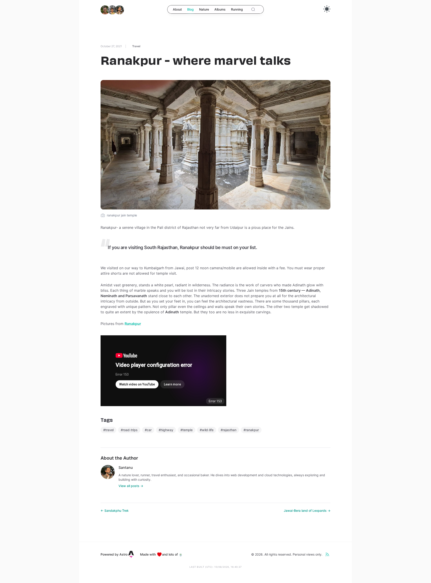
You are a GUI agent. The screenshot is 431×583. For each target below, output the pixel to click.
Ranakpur (133, 323)
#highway (166, 430)
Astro (123, 554)
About (177, 9)
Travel (136, 46)
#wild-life (206, 430)
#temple (186, 430)
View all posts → (131, 486)
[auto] (326, 9)
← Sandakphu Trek (115, 510)
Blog (190, 9)
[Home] (112, 9)
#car (148, 430)
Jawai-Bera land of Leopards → (307, 510)
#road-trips (129, 430)
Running (237, 9)
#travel (108, 430)
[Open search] (253, 9)
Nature (204, 9)
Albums (220, 9)
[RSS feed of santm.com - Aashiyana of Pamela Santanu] (327, 554)
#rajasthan (228, 430)
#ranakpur (251, 430)
